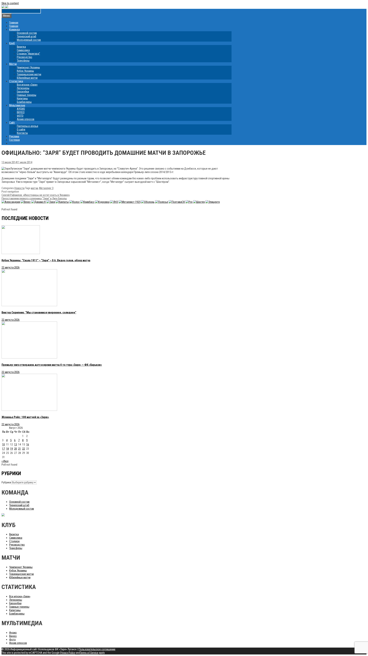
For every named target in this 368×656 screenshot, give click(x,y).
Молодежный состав (29, 39)
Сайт (12, 122)
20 (15, 448)
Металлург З (46, 188)
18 (7, 448)
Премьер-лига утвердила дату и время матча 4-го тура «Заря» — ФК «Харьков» (52, 365)
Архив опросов (25, 119)
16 (27, 444)
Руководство (24, 57)
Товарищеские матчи (29, 74)
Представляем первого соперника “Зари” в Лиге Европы (34, 198)
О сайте (21, 129)
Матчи (13, 64)
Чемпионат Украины (28, 67)
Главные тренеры (26, 95)
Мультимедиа (17, 105)
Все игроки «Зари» (27, 84)
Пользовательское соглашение (97, 649)
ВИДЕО (21, 112)
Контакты (22, 132)
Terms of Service (89, 652)
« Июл (5, 461)
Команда (14, 29)
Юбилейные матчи (27, 77)
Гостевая (14, 140)
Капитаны (22, 98)
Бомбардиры (24, 101)
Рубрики (6, 482)
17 (3, 448)
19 (11, 448)
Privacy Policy (67, 652)
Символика (23, 50)
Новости (19, 188)
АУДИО (21, 108)
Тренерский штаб (26, 36)
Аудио (13, 632)
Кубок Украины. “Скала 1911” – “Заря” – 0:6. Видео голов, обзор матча (46, 260)
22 (23, 448)
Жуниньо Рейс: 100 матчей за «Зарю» (25, 417)
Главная (13, 22)
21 (19, 448)
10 (3, 444)
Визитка (21, 46)
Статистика (16, 81)
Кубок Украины (25, 70)
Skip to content (10, 3)
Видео (13, 636)
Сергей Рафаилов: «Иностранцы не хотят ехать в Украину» (36, 195)
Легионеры (23, 88)
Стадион (14, 541)
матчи (34, 188)
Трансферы (23, 60)
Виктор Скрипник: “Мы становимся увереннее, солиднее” (39, 312)
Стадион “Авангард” (28, 53)
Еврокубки (23, 91)
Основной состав (27, 32)
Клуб (12, 43)
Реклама (14, 136)
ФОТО (20, 115)
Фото (12, 639)
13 (15, 444)
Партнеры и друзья (27, 126)
